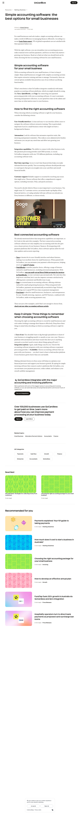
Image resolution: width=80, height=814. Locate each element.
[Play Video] (16, 226)
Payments (20, 454)
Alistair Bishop (24, 27)
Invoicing (45, 564)
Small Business (18, 436)
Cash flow (33, 454)
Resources (8, 10)
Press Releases (47, 602)
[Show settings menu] (60, 226)
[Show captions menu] (54, 226)
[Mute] (57, 226)
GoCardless (46, 459)
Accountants (48, 436)
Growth (46, 454)
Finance (56, 436)
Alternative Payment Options (33, 436)
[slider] (37, 226)
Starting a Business (20, 10)
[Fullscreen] (63, 226)
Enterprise (20, 459)
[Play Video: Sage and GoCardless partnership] (40, 212)
